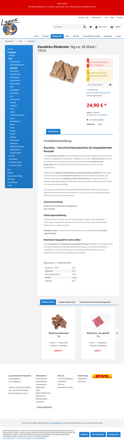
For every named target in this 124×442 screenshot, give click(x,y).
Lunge (12, 118)
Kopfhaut (13, 106)
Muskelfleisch (15, 121)
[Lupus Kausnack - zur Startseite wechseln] (16, 26)
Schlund (13, 137)
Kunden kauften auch (67, 302)
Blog (112, 17)
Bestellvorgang (41, 399)
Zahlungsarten (41, 384)
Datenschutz (40, 396)
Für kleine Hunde (15, 162)
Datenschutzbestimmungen (97, 93)
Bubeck (10, 173)
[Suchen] (84, 26)
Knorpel (13, 102)
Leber (12, 109)
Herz (11, 96)
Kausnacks (11, 52)
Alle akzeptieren (98, 434)
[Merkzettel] (90, 26)
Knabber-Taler (15, 74)
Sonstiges (11, 179)
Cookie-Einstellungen (65, 379)
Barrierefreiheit (41, 379)
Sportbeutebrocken (17, 65)
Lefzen (12, 112)
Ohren (12, 128)
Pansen (13, 131)
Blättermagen (15, 84)
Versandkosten (41, 382)
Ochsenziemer (15, 80)
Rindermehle (14, 140)
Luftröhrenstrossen (17, 115)
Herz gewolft (14, 99)
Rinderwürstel (15, 150)
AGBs (38, 390)
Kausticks (13, 68)
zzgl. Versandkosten (100, 115)
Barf (9, 170)
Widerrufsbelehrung (43, 393)
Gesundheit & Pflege (15, 176)
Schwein (12, 156)
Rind (10, 58)
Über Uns (61, 384)
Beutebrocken (15, 62)
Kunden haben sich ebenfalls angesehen (95, 302)
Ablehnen (84, 434)
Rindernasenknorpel (59, 334)
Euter (12, 87)
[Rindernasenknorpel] (58, 321)
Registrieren (82, 379)
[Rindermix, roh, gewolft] (98, 321)
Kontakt (120, 17)
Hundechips (14, 93)
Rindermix (13, 143)
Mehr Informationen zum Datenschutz (31, 438)
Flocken (10, 49)
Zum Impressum (9, 438)
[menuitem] (83, 17)
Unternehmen (97, 17)
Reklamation (40, 387)
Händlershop (83, 376)
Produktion (62, 382)
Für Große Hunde (15, 165)
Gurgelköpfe (14, 90)
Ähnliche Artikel (48, 302)
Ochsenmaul (14, 77)
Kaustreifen (14, 71)
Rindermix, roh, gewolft (98, 334)
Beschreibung (53, 132)
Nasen (12, 124)
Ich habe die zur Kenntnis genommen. (98, 93)
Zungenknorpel (15, 153)
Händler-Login (83, 17)
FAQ (106, 17)
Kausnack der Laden (65, 387)
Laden (9, 185)
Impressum (40, 402)
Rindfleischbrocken (17, 146)
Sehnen (12, 134)
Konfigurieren (113, 434)
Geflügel (12, 55)
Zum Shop (81, 382)
